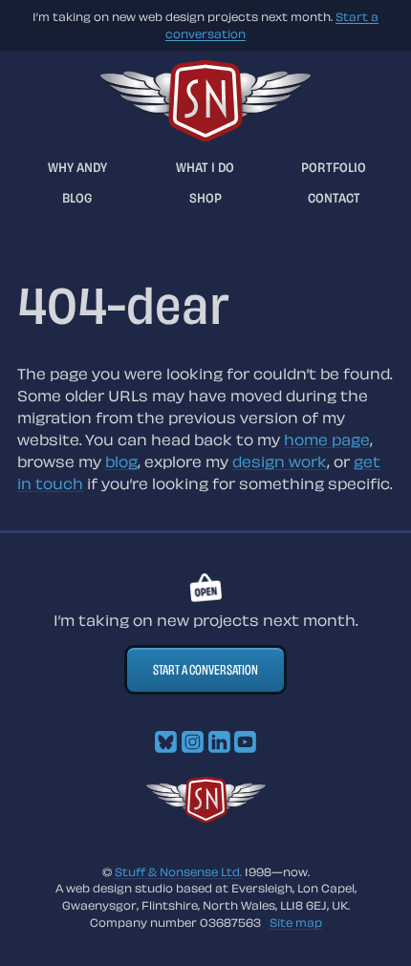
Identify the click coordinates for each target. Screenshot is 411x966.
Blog (77, 197)
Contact (334, 197)
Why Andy (77, 167)
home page (327, 439)
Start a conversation (205, 669)
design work (279, 461)
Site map (296, 922)
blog (121, 461)
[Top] (206, 817)
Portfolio (333, 167)
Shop (205, 197)
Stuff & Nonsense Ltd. (178, 871)
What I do (205, 167)
